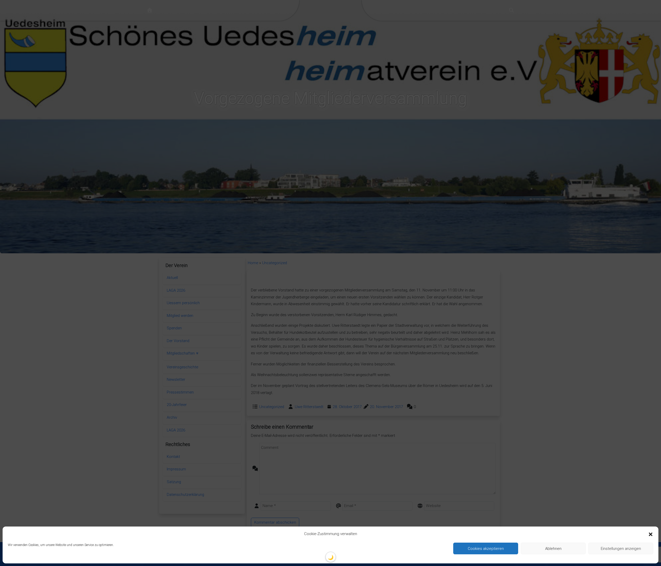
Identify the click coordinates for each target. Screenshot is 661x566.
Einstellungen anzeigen (621, 548)
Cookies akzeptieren (486, 548)
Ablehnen (553, 548)
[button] (650, 534)
